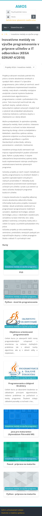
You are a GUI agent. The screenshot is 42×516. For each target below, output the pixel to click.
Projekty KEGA (7, 34)
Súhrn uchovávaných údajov (12, 510)
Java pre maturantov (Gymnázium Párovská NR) (21, 433)
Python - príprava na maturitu (21, 494)
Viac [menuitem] (5, 27)
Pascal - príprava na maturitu (21, 464)
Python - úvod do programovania (21, 302)
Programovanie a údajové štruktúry (21, 384)
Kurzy (2, 34)
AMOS (21, 6)
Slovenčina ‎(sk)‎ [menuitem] (16, 27)
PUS (21, 272)
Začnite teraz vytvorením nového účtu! (21, 20)
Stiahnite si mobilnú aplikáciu (12, 513)
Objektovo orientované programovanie (21, 333)
